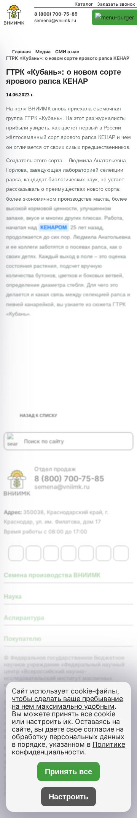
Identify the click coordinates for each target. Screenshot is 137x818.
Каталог (84, 4)
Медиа (43, 51)
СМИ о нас (67, 51)
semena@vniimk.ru (55, 20)
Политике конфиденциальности (68, 748)
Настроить (68, 796)
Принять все (69, 771)
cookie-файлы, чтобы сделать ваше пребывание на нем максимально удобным (67, 698)
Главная (21, 51)
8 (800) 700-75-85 (56, 14)
